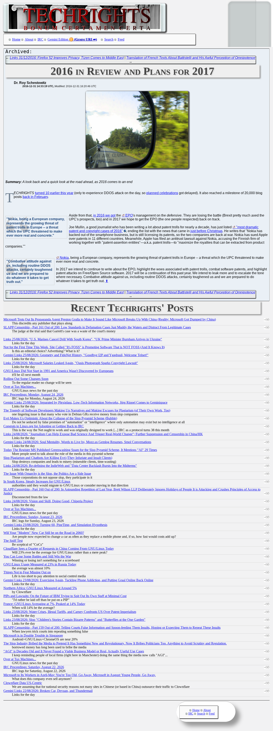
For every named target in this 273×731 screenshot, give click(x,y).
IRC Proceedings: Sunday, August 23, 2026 (32, 517)
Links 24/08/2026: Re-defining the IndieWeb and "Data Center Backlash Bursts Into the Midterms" (70, 465)
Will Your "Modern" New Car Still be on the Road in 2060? (43, 533)
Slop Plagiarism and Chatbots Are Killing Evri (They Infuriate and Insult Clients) (57, 458)
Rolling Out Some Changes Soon (25, 379)
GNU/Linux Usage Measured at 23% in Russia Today (39, 564)
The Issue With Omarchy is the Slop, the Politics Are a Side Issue (47, 473)
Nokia (64, 257)
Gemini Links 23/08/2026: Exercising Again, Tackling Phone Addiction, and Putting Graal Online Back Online (78, 580)
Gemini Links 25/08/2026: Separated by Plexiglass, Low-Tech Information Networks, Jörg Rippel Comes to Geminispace (85, 402)
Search (108, 39)
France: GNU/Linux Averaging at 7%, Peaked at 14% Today (44, 604)
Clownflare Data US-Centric (22, 683)
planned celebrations (162, 193)
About (29, 39)
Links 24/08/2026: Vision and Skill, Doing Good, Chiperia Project (48, 501)
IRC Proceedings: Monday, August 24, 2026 (33, 394)
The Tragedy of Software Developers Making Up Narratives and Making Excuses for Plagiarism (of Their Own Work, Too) (86, 410)
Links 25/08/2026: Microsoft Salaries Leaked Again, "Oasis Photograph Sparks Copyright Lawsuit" (70, 363)
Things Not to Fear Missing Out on (27, 572)
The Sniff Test (13, 540)
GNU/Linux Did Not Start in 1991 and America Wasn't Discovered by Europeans (58, 371)
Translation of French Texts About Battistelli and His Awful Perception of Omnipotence (190, 58)
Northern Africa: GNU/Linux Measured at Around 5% (40, 588)
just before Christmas (206, 231)
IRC (40, 39)
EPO (129, 215)
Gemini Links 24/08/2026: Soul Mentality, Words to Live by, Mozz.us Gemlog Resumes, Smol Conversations (77, 442)
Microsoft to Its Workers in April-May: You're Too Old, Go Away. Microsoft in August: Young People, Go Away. (79, 675)
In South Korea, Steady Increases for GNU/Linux (36, 481)
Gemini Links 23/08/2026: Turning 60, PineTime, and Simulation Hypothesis (55, 525)
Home (16, 39)
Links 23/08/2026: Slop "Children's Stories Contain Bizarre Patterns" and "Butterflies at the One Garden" (74, 619)
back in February (35, 197)
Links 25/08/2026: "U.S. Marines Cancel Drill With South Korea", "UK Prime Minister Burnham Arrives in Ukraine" (82, 339)
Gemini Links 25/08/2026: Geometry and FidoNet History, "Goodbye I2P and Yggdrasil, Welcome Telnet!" (75, 355)
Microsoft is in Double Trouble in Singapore (33, 635)
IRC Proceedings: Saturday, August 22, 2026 (33, 667)
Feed (121, 39)
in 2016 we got (104, 215)
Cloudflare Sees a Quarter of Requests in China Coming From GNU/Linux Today (58, 548)
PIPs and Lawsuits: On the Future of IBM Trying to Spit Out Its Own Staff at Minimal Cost (64, 596)
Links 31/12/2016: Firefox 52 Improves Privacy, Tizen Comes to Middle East (67, 58)
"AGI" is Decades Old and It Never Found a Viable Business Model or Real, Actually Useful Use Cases (73, 651)
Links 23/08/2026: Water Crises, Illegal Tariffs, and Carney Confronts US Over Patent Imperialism (69, 612)
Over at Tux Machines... (19, 386)
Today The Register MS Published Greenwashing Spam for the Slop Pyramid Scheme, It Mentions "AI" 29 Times (80, 450)
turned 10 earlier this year (54, 193)
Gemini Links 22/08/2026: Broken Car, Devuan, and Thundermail (48, 691)
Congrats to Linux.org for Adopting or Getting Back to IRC (43, 426)
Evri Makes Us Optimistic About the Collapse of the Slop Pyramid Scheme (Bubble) (60, 418)
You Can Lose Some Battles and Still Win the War (37, 556)
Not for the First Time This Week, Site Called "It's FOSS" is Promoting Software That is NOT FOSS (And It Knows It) (84, 347)
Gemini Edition (58, 39)
